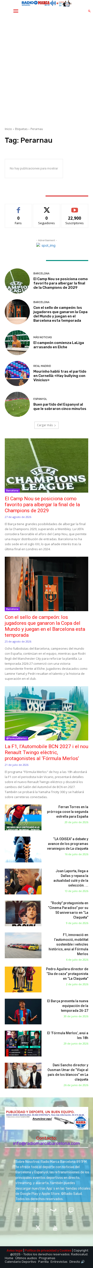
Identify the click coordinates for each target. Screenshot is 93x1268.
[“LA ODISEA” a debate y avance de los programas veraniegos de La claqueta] (23, 849)
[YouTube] (55, 1228)
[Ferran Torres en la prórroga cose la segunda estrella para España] (23, 817)
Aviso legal (15, 1250)
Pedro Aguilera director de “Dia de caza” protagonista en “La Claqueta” (67, 973)
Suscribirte (75, 207)
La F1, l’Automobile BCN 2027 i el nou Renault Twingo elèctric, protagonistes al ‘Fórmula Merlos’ (46, 752)
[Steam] (53, 1211)
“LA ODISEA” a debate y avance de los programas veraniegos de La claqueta (67, 843)
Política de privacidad (41, 1250)
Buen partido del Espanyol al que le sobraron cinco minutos (59, 406)
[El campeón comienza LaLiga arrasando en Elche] (17, 342)
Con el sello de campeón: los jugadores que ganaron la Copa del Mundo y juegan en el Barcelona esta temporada (60, 314)
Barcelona (41, 273)
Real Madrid (42, 366)
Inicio (8, 129)
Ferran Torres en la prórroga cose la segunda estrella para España (67, 811)
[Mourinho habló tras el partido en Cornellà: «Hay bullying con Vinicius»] (17, 373)
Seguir (46, 207)
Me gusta (18, 207)
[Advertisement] (46, 72)
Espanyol (40, 399)
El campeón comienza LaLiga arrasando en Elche (58, 345)
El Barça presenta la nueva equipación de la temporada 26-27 (67, 1005)
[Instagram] (36, 1211)
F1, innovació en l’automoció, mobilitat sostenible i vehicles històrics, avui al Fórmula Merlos (68, 944)
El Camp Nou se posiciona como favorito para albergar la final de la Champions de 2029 (60, 283)
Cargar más (45, 425)
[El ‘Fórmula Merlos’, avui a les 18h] (23, 1043)
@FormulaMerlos (16, 738)
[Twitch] (71, 1211)
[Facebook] (19, 1211)
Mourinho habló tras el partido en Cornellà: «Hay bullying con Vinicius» (59, 375)
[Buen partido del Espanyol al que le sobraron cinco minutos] (17, 404)
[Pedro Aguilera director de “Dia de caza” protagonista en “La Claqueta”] (23, 979)
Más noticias (42, 337)
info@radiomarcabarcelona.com (46, 1143)
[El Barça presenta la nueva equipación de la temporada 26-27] (23, 1011)
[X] (38, 1228)
